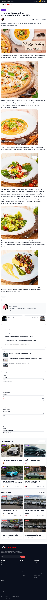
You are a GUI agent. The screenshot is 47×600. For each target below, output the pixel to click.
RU (42, 1)
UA (40, 1)
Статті (21, 564)
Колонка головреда (23, 392)
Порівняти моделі (37, 575)
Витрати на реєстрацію (38, 573)
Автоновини (22, 562)
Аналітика (23, 379)
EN (44, 1)
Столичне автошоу (23, 419)
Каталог (8, 1)
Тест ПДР (35, 562)
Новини (23, 398)
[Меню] (44, 4)
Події (23, 413)
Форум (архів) (22, 575)
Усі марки (3, 562)
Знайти (22, 556)
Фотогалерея (3, 568)
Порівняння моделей (5, 566)
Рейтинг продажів (4, 573)
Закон (23, 390)
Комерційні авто (23, 394)
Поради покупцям (23, 568)
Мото (23, 396)
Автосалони (3, 582)
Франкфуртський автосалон (23, 430)
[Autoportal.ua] (7, 4)
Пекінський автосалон (23, 411)
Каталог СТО (3, 584)
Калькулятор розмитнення (39, 568)
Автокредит (36, 570)
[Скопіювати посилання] (14, 300)
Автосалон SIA (23, 375)
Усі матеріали (42, 441)
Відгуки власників (4, 570)
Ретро (23, 415)
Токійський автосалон (23, 421)
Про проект (4, 1)
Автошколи (3, 586)
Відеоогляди (22, 573)
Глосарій (35, 566)
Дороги (23, 383)
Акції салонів (23, 377)
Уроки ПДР (23, 428)
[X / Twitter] (12, 300)
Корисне (12, 1)
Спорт (23, 417)
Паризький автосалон (23, 409)
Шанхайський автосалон (23, 432)
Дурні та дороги (23, 385)
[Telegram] (7, 300)
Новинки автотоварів (23, 402)
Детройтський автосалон (23, 381)
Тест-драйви (22, 570)
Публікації (22, 566)
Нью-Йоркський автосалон (23, 407)
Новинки (23, 400)
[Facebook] (10, 300)
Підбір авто (3, 564)
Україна (23, 426)
